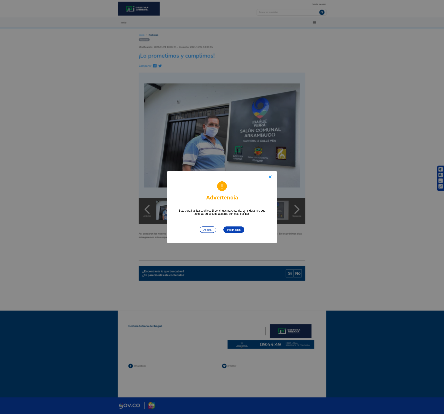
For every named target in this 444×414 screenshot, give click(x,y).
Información (234, 229)
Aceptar (207, 229)
